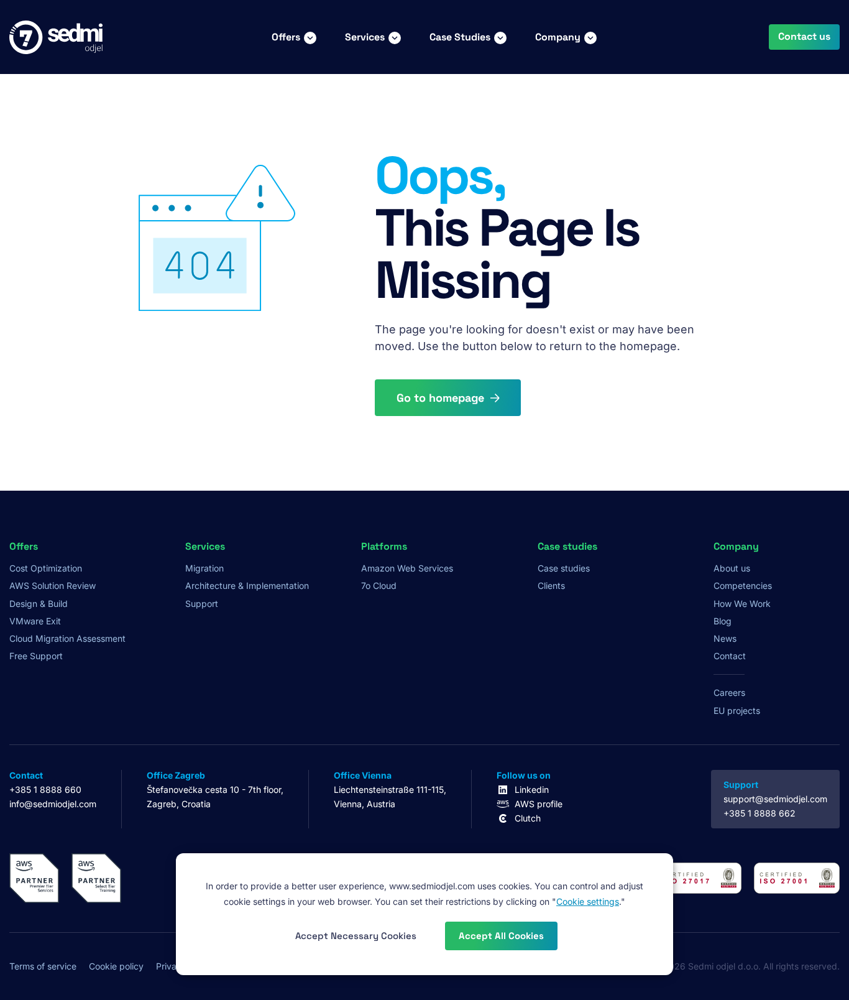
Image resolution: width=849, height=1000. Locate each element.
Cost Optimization (45, 568)
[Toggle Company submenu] (590, 37)
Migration (204, 568)
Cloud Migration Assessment (67, 638)
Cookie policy (116, 966)
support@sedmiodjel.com (775, 799)
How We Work (742, 603)
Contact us (804, 36)
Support (201, 603)
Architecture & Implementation (247, 585)
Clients (551, 585)
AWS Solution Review (52, 585)
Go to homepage (440, 398)
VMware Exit (35, 621)
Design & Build (38, 603)
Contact (730, 655)
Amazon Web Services (407, 568)
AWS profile (538, 804)
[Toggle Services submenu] (395, 37)
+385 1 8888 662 (759, 813)
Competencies (743, 585)
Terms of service (42, 966)
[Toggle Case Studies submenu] (500, 37)
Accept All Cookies (501, 936)
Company (558, 37)
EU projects (737, 710)
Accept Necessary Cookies (355, 936)
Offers (286, 37)
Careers (729, 692)
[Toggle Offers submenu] (310, 37)
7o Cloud (379, 585)
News (725, 638)
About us (732, 568)
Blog (723, 621)
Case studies (564, 568)
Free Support (36, 655)
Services (365, 37)
